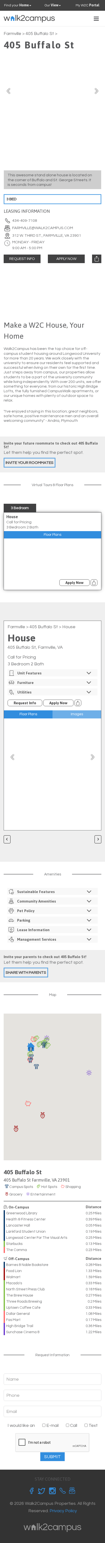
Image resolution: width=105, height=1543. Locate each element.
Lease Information (33, 930)
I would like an (21, 1425)
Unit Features (29, 673)
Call (73, 1425)
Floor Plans (52, 535)
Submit (52, 1456)
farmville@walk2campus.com (42, 228)
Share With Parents (26, 972)
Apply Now (66, 259)
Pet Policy (25, 911)
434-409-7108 (24, 221)
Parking (23, 920)
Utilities (24, 692)
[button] (30, 1060)
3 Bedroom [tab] (20, 508)
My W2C (87, 5)
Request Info (22, 259)
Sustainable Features (36, 892)
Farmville (12, 33)
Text (93, 1425)
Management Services (36, 939)
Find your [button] (16, 5)
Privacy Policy (63, 1511)
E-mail (52, 1425)
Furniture (25, 683)
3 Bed (11, 199)
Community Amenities (36, 901)
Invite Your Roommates (29, 463)
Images (77, 714)
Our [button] (51, 5)
